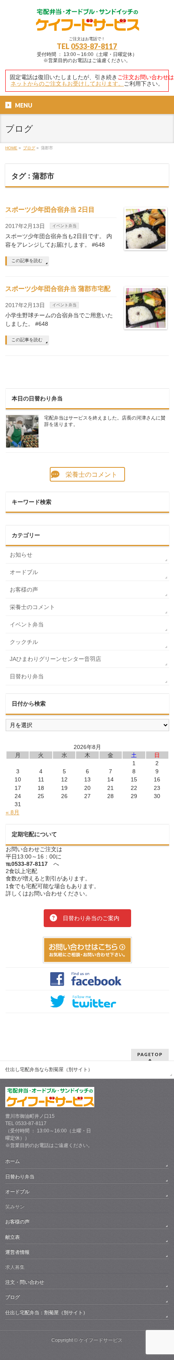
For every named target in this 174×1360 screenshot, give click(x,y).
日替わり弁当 (27, 676)
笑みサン (15, 1206)
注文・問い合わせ (24, 1282)
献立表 (12, 1237)
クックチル (24, 642)
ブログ (12, 1297)
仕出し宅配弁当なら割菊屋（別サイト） (49, 1069)
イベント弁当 (64, 226)
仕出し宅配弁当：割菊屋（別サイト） (46, 1312)
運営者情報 (17, 1252)
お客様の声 (24, 589)
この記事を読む (26, 260)
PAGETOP (150, 1054)
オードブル (24, 572)
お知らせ (21, 554)
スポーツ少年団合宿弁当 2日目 (50, 209)
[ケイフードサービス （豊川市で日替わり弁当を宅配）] (86, 22)
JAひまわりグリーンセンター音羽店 (55, 659)
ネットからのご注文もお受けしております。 (67, 83)
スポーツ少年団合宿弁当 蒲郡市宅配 (57, 288)
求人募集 (15, 1267)
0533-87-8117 (94, 46)
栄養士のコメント (32, 607)
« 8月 (12, 812)
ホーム (12, 1161)
